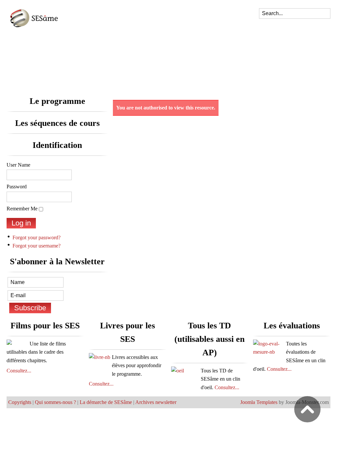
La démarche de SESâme (106, 402)
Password (17, 186)
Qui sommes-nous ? (55, 402)
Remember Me (22, 208)
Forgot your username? (37, 245)
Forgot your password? (37, 237)
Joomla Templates (258, 402)
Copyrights (19, 402)
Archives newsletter (155, 402)
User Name (18, 165)
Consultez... (19, 370)
